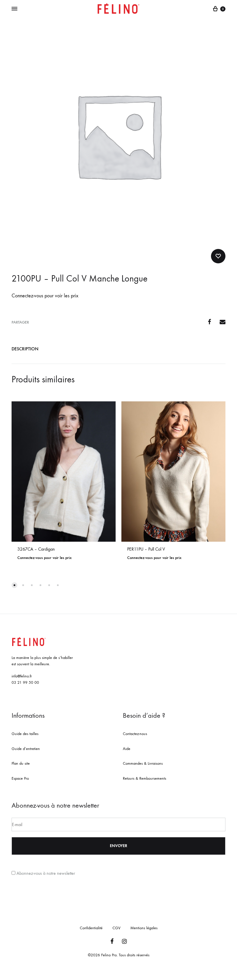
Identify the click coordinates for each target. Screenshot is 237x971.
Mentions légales (144, 927)
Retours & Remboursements (144, 778)
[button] (14, 585)
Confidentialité (91, 927)
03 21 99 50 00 (25, 682)
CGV (116, 927)
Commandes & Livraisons (143, 763)
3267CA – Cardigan (36, 549)
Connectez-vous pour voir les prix (45, 296)
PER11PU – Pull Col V (146, 549)
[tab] (25, 350)
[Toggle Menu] (14, 9)
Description (25, 349)
